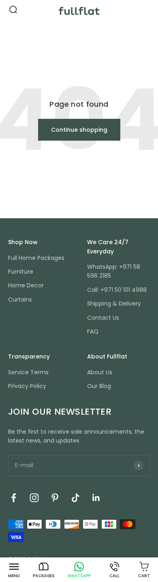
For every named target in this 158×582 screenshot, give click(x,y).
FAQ (92, 331)
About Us (99, 372)
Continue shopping (79, 130)
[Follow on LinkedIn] (96, 497)
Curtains (20, 299)
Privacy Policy (27, 386)
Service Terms (28, 372)
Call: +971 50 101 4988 (117, 290)
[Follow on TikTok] (75, 497)
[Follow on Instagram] (34, 497)
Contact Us (103, 318)
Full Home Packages (36, 258)
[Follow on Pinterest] (54, 497)
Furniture (20, 272)
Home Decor (26, 285)
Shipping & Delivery (114, 303)
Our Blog (99, 386)
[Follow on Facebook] (13, 497)
